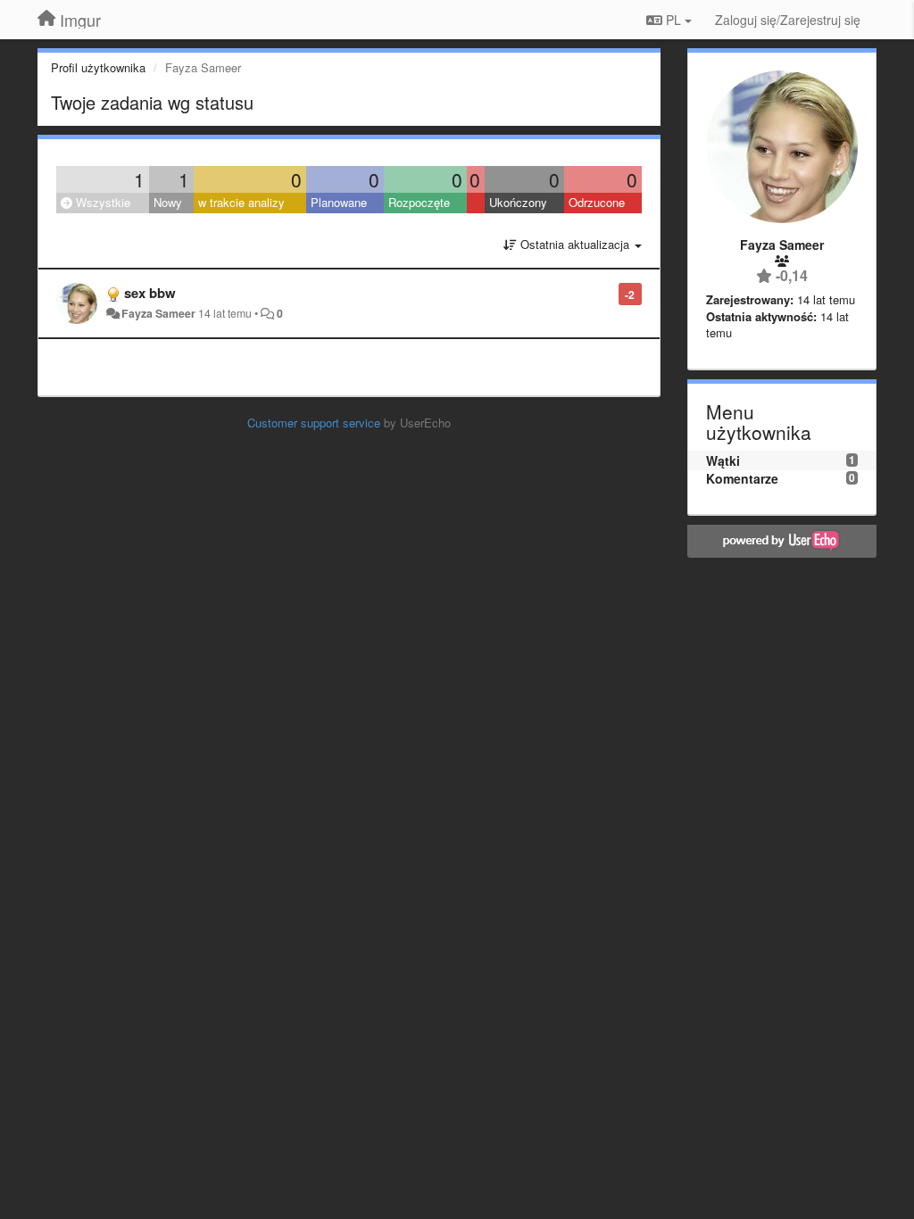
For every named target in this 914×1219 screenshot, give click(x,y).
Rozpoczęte (419, 202)
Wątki (723, 460)
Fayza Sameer (158, 313)
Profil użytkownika (98, 67)
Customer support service (313, 422)
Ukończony (518, 202)
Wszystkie (101, 202)
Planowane (339, 202)
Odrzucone (597, 202)
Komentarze (742, 478)
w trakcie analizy (241, 202)
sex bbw (150, 293)
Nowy (168, 202)
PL (673, 20)
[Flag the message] (609, 293)
